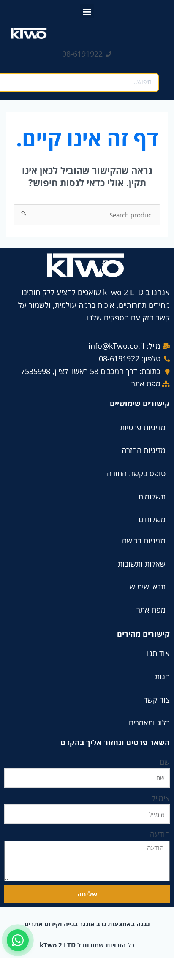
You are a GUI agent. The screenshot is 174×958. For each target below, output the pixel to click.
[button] (87, 11)
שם (165, 762)
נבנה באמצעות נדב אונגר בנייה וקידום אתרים (87, 924)
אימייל (161, 798)
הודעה (160, 834)
